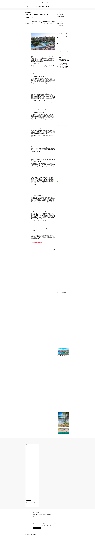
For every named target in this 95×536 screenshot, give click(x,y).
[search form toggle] (69, 6)
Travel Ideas (59, 27)
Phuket (36, 22)
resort (32, 66)
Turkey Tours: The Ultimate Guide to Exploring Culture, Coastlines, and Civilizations (63, 46)
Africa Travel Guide (60, 14)
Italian (41, 97)
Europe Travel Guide (60, 21)
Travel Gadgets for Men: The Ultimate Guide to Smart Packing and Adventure (64, 60)
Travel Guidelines (60, 25)
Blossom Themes (27, 534)
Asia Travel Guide (28, 12)
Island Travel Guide (60, 23)
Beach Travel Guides (60, 19)
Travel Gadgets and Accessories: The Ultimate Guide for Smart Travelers (64, 56)
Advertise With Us (41, 6)
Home (27, 6)
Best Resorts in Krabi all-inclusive (32, 502)
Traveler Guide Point (47, 2)
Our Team (35, 6)
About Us (30, 6)
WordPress (34, 534)
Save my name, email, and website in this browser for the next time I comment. (44, 525)
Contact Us (47, 6)
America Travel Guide (60, 16)
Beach (48, 78)
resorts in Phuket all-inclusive (37, 242)
